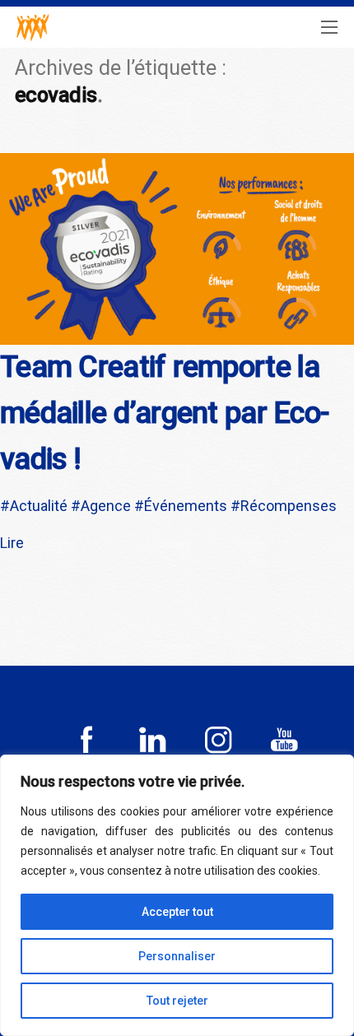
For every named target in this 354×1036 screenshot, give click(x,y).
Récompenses (288, 505)
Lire (12, 542)
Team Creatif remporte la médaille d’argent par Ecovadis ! (165, 413)
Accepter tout (177, 911)
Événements (185, 505)
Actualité (39, 505)
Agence (106, 505)
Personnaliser (177, 956)
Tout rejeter (177, 1000)
